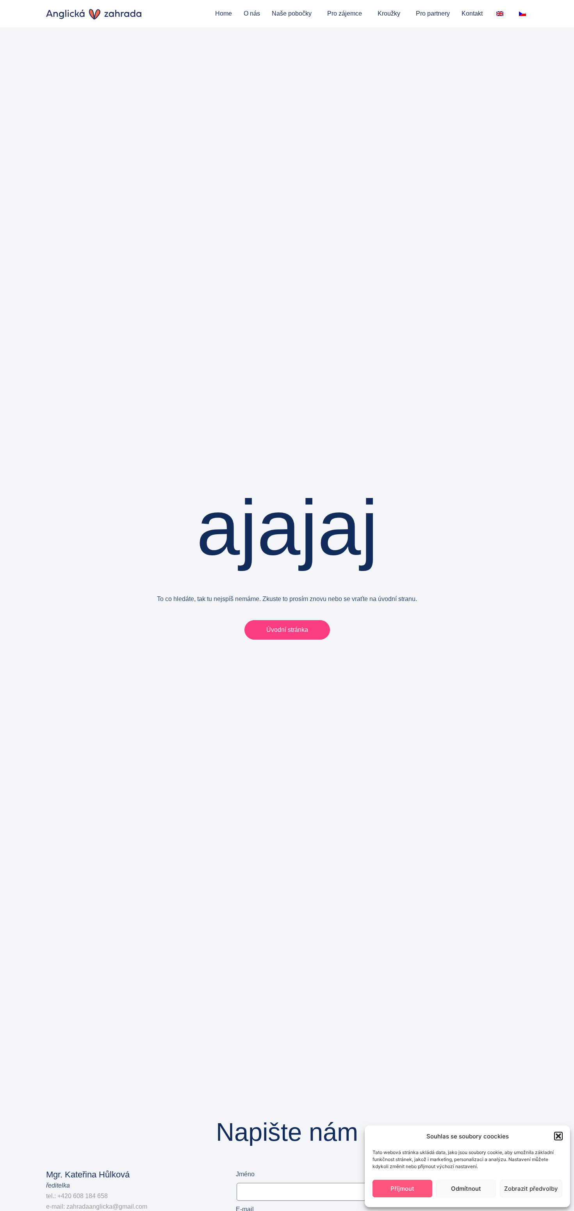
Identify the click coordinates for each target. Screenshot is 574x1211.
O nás (252, 13)
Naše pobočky (292, 13)
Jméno (245, 1174)
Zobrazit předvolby (531, 1188)
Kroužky (389, 13)
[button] (558, 1136)
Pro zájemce (344, 13)
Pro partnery (433, 13)
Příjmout (402, 1188)
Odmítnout (466, 1188)
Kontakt (472, 13)
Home (223, 13)
